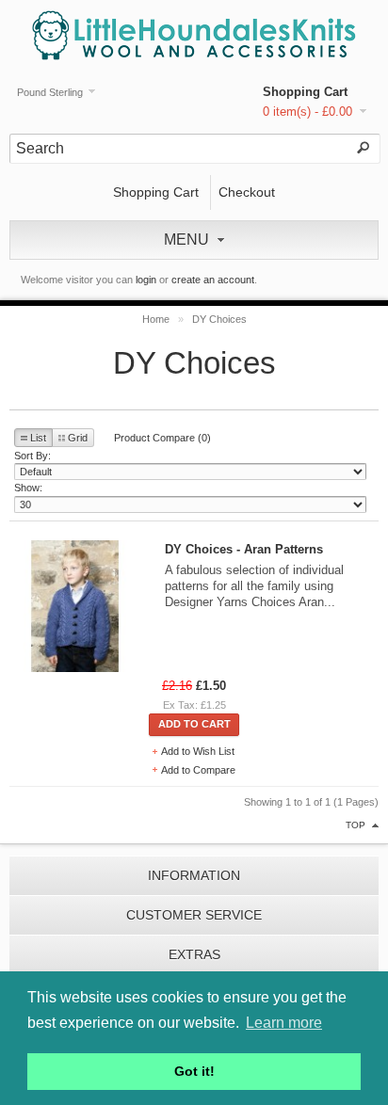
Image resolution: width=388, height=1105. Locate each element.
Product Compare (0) (162, 437)
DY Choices (219, 319)
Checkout (246, 192)
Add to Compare (198, 770)
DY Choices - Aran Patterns (244, 549)
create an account (212, 279)
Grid (78, 437)
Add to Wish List (197, 751)
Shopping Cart (305, 92)
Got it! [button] (194, 1071)
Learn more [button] (284, 1023)
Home (156, 319)
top (355, 825)
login (146, 279)
